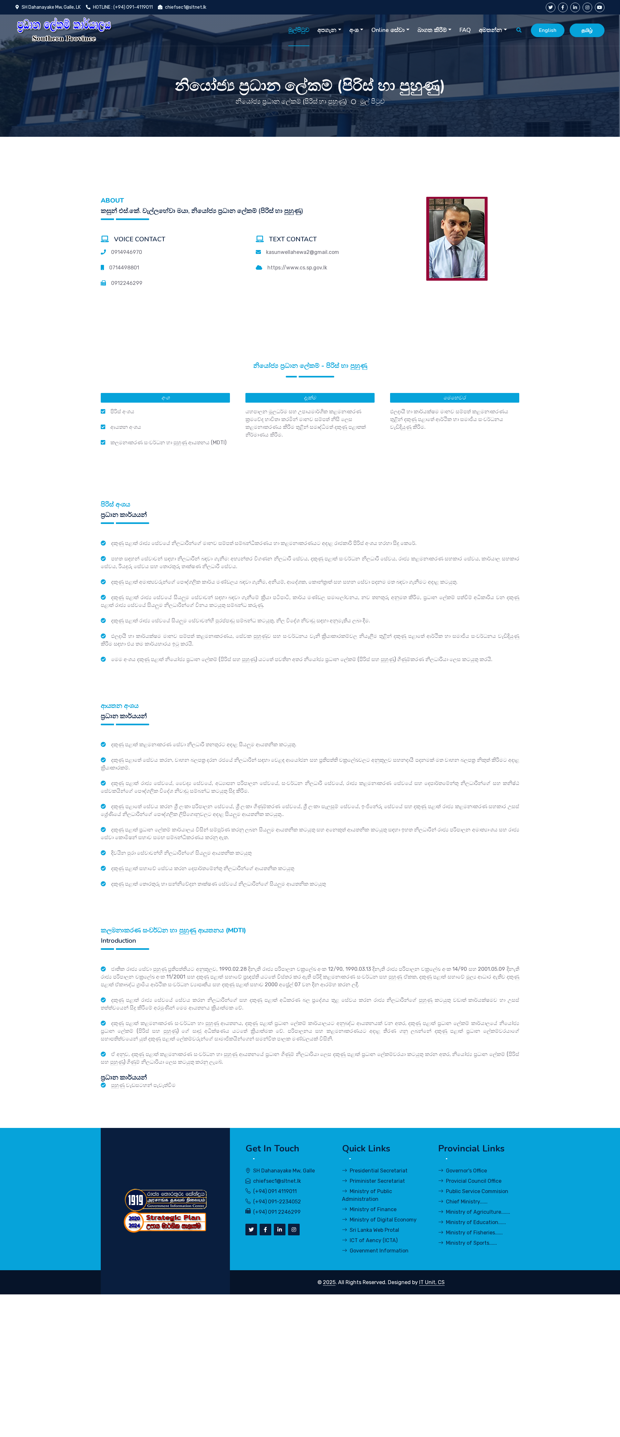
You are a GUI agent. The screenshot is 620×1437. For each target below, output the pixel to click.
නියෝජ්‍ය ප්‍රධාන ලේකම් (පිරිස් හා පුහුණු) (291, 101)
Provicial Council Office (473, 1181)
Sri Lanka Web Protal (374, 1230)
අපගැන (326, 30)
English (547, 30)
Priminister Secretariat (377, 1181)
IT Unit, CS (432, 1282)
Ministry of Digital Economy (383, 1220)
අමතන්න (490, 30)
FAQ (465, 30)
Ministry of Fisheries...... (474, 1233)
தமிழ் (587, 30)
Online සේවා (388, 30)
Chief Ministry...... (467, 1202)
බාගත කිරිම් (432, 30)
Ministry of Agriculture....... (478, 1212)
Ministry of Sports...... (471, 1243)
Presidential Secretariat (379, 1171)
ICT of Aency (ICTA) (374, 1240)
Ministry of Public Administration (367, 1195)
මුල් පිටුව (372, 101)
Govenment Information (379, 1251)
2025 (329, 1282)
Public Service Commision (477, 1191)
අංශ (354, 30)
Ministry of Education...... (476, 1222)
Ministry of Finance (373, 1209)
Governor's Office (466, 1171)
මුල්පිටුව (298, 30)
